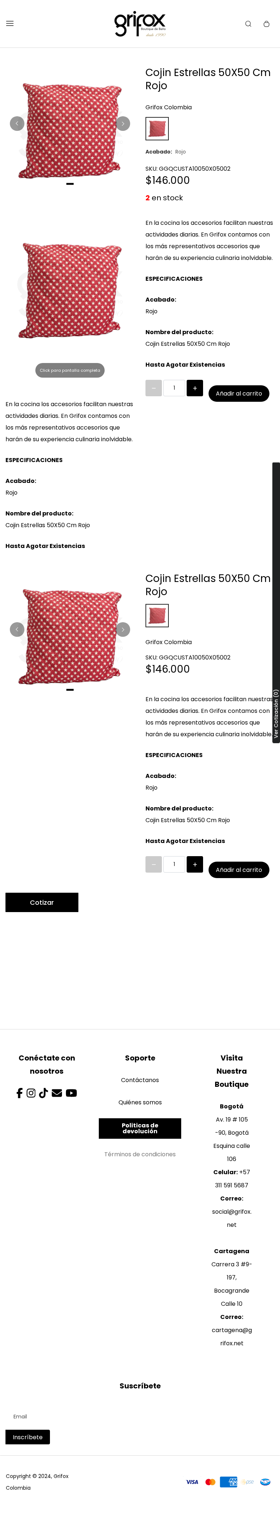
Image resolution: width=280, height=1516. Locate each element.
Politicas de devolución (140, 1128)
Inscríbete (28, 1437)
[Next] (123, 123)
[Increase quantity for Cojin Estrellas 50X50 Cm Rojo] (195, 388)
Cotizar (42, 902)
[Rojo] (157, 128)
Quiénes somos (140, 1102)
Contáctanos (140, 1080)
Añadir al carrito (239, 393)
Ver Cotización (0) (276, 713)
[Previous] (17, 123)
